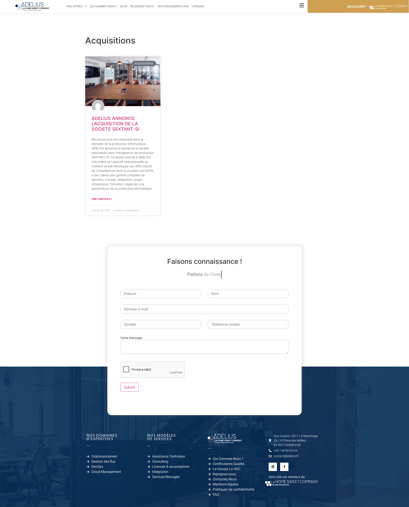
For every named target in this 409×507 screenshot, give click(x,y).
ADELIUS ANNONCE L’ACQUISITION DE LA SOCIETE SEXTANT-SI (115, 124)
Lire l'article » (102, 199)
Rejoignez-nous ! (142, 6)
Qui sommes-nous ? (103, 6)
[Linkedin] (273, 467)
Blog (123, 6)
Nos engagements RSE (173, 6)
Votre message (131, 337)
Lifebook (198, 6)
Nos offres (74, 6)
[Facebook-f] (284, 467)
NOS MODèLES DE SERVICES (161, 437)
